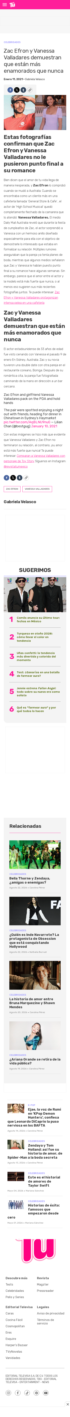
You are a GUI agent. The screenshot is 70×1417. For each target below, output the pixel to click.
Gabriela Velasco (35, 79)
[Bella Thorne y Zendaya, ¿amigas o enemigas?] (35, 854)
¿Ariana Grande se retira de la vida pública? (34, 1061)
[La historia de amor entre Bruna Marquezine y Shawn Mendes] (35, 975)
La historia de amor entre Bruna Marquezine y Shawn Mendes (32, 1003)
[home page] (12, 4)
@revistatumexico (16, 466)
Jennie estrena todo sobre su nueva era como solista (38, 691)
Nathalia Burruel (38, 952)
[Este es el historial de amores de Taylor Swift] (15, 1176)
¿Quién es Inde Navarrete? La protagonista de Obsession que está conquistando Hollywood (34, 941)
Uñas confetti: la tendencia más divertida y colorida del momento (36, 656)
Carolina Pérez (37, 887)
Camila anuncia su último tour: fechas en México (38, 619)
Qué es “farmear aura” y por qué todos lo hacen (36, 709)
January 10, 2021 (44, 426)
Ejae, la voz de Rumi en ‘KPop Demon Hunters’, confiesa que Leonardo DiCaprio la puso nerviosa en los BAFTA (34, 1117)
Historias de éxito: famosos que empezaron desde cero (33, 1211)
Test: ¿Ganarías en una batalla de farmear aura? (38, 674)
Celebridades (12, 42)
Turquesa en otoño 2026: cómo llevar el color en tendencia (35, 637)
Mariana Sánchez (35, 1190)
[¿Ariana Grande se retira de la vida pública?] (35, 1035)
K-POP (31, 1105)
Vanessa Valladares (37, 489)
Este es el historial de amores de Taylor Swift (44, 1181)
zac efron (12, 489)
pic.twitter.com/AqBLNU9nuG (27, 422)
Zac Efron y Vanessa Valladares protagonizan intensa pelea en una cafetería (32, 297)
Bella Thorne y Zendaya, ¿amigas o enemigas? (29, 880)
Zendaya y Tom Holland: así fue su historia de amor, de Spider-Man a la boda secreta (34, 1151)
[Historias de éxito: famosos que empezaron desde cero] (15, 1204)
